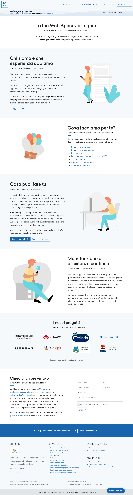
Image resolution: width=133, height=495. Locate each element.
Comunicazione (86, 4)
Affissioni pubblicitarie (80, 165)
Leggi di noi (16, 108)
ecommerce (44, 392)
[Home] (4, 4)
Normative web (94, 462)
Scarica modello (18, 239)
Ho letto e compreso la (95, 404)
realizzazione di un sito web (22, 392)
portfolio (80, 360)
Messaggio (81, 392)
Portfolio (107, 4)
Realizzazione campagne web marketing (64, 467)
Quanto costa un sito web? (98, 464)
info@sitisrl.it (19, 472)
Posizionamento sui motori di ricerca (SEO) (89, 156)
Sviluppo (67, 4)
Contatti (123, 4)
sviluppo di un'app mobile (21, 395)
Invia (81, 410)
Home (104, 12)
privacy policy (105, 404)
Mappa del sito (94, 453)
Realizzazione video (57, 463)
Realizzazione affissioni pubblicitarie (63, 472)
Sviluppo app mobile (57, 453)
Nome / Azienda (82, 382)
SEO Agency (42, 389)
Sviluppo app (77, 153)
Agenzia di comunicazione (82, 162)
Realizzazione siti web (80, 147)
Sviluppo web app (79, 159)
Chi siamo (92, 448)
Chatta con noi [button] (115, 491)
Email (103, 382)
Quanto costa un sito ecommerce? (101, 467)
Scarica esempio (39, 239)
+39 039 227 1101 (18, 468)
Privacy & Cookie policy (97, 450)
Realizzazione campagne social (61, 470)
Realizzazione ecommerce (82, 150)
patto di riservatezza (19, 416)
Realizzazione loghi (57, 460)
